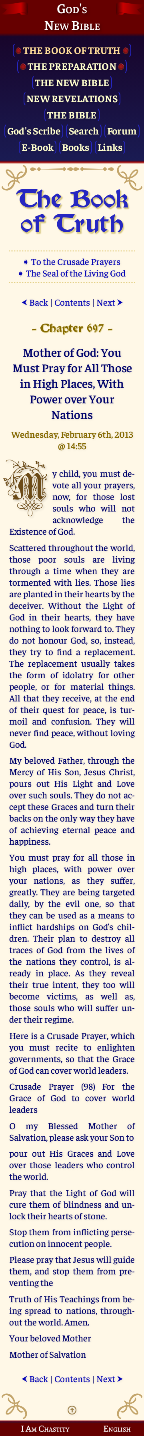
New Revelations (72, 98)
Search (84, 130)
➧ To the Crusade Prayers (72, 261)
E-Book (38, 146)
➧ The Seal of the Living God (72, 273)
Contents (72, 302)
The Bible (71, 114)
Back (34, 302)
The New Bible (72, 82)
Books (75, 146)
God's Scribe (33, 130)
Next (109, 302)
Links (110, 146)
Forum (122, 130)
